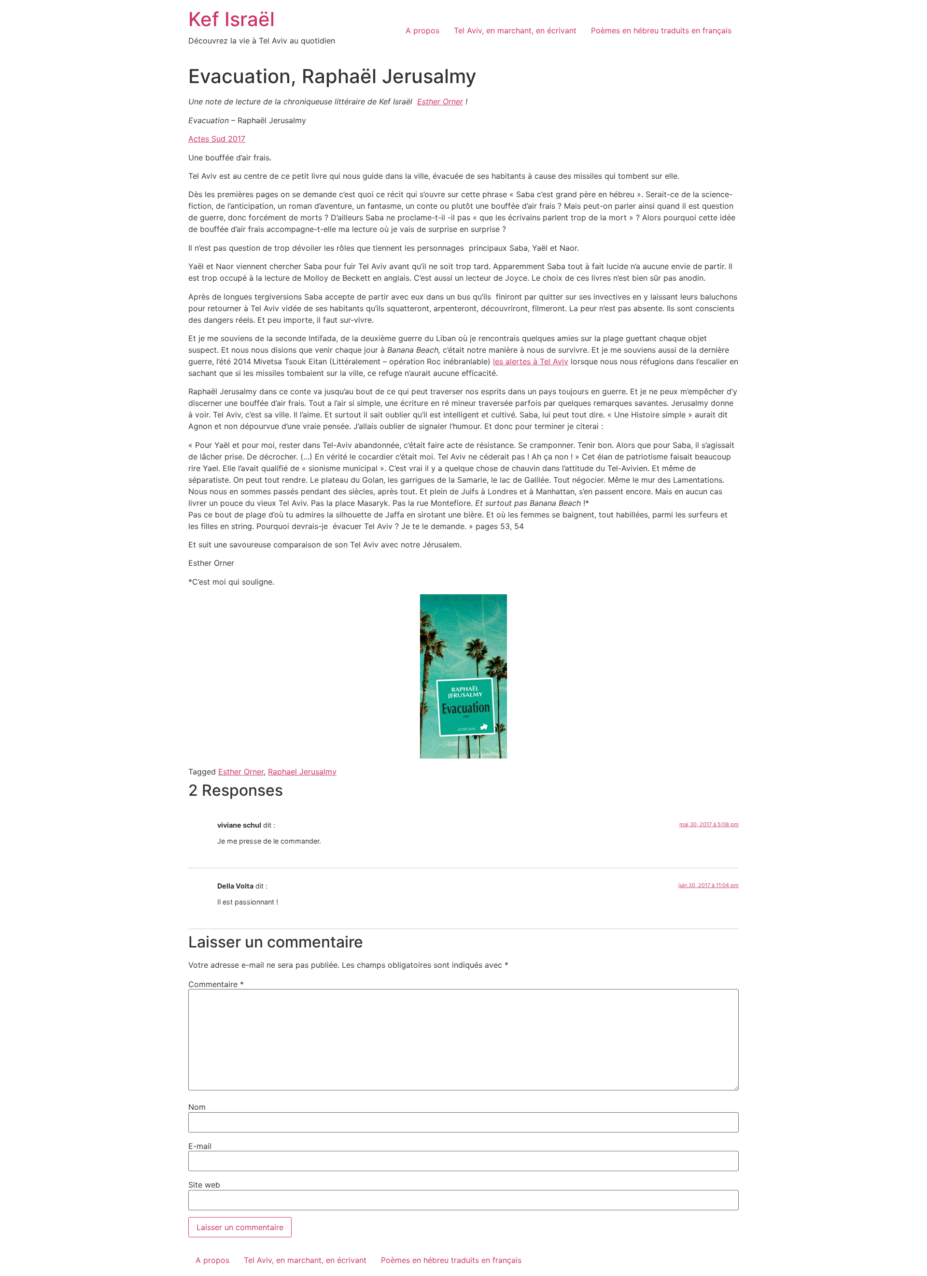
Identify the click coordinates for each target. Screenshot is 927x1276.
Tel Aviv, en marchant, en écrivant (515, 30)
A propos (422, 30)
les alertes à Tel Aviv (530, 361)
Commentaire (216, 984)
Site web (204, 1185)
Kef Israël (231, 19)
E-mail (199, 1146)
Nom (197, 1107)
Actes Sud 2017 (216, 138)
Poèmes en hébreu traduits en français (661, 30)
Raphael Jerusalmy (302, 771)
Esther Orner (440, 101)
